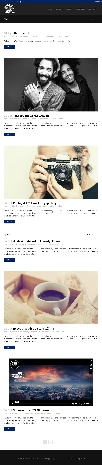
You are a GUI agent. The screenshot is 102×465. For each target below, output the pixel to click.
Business (23, 332)
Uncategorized (25, 36)
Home (93, 19)
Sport (22, 206)
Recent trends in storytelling (33, 328)
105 (52, 206)
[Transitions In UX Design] (51, 84)
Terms (83, 458)
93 (53, 118)
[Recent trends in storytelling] (51, 297)
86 (50, 413)
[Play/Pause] (5, 235)
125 (55, 331)
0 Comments (49, 36)
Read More (9, 47)
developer (38, 36)
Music (22, 244)
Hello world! (22, 33)
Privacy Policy (73, 458)
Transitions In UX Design (31, 115)
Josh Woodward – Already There (36, 241)
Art (21, 413)
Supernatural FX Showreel (32, 410)
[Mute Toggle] (92, 235)
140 (53, 244)
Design (22, 119)
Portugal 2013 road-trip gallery (35, 203)
